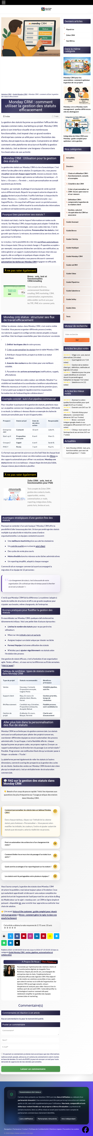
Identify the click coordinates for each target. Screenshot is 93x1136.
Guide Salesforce (73, 291)
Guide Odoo (71, 273)
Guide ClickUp (72, 239)
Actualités (70, 158)
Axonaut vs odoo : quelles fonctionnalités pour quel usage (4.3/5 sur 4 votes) (76, 402)
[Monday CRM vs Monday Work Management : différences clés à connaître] (77, 88)
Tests (68, 316)
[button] (4, 936)
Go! (77, 340)
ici (20, 903)
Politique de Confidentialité (38, 1129)
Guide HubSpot (72, 248)
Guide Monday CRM (74, 256)
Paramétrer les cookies (71, 1129)
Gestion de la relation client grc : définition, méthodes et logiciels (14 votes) (77, 367)
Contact (25, 1129)
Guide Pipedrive (72, 282)
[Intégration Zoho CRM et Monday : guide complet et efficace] (77, 117)
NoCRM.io (70, 41)
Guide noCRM (72, 265)
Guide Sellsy (71, 299)
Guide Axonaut (72, 222)
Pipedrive (70, 29)
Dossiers (69, 166)
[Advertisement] (30, 76)
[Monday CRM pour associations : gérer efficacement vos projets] (77, 58)
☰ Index (30, 116)
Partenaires (17, 1129)
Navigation (8, 1129)
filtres (52, 456)
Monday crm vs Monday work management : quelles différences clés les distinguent (77, 109)
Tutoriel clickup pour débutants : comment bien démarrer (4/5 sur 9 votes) (76, 414)
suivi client (40, 546)
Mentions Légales (56, 1129)
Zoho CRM (70, 35)
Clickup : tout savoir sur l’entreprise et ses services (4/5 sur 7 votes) (77, 432)
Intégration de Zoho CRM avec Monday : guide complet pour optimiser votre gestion (76, 138)
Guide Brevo (71, 231)
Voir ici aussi (7, 665)
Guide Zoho (71, 308)
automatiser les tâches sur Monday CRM (19, 261)
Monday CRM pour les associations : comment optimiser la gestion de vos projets (77, 80)
